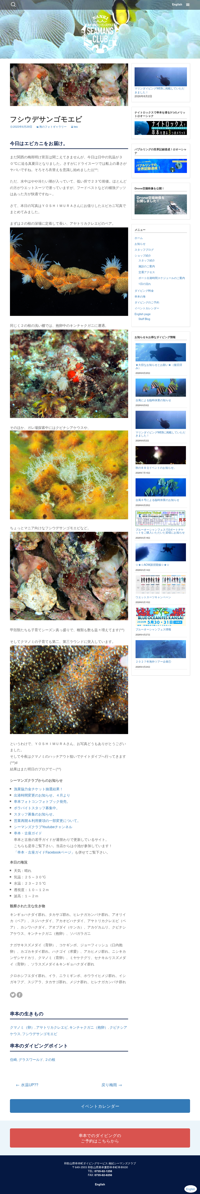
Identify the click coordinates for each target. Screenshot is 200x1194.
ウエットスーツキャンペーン (153, 597)
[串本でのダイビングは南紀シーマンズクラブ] (100, 33)
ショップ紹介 (143, 255)
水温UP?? (27, 1084)
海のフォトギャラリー (53, 126)
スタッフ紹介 (146, 260)
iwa (76, 126)
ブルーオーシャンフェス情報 (153, 629)
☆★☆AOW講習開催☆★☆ (152, 565)
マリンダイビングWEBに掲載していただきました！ (160, 433)
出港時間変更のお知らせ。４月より (42, 794)
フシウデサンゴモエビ (39, 1033)
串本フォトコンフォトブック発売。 (42, 801)
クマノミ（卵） (22, 1027)
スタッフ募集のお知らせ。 (35, 813)
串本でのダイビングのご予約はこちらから (100, 1138)
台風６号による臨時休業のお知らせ (157, 500)
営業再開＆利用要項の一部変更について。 (47, 820)
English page (143, 314)
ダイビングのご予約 (147, 302)
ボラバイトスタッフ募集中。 (37, 807)
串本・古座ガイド (28, 832)
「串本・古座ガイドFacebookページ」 (44, 852)
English (177, 4)
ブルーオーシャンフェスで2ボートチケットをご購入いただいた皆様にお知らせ (160, 530)
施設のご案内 (146, 266)
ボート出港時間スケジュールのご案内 (161, 278)
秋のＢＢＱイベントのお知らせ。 (156, 468)
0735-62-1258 (103, 1171)
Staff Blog (144, 319)
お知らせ (140, 244)
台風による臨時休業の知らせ (153, 400)
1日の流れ (144, 284)
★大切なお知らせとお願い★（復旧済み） (159, 366)
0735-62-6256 (103, 1175)
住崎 (13, 1059)
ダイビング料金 (144, 290)
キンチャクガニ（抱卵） (88, 1027)
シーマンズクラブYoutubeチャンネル (43, 826)
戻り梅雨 (111, 1084)
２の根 (50, 1059)
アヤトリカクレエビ (52, 1027)
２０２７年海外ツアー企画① (153, 661)
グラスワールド (31, 1059)
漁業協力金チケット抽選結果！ (38, 788)
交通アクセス (146, 272)
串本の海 (140, 296)
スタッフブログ (144, 249)
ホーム (139, 238)
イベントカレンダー (147, 308)
